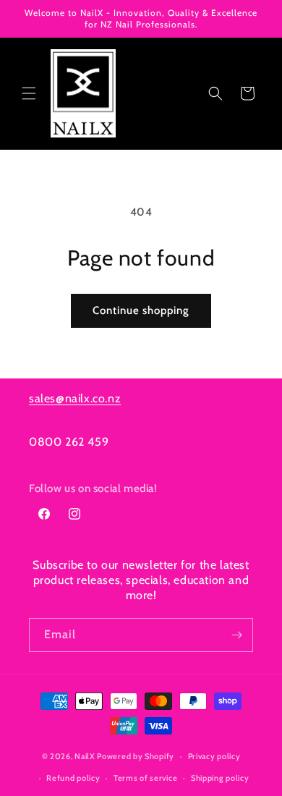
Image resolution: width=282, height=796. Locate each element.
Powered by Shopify (135, 756)
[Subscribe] (236, 635)
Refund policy (73, 778)
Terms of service (145, 778)
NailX (84, 756)
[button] (29, 93)
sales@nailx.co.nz (75, 398)
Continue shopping (141, 310)
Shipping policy (220, 778)
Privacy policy (214, 756)
